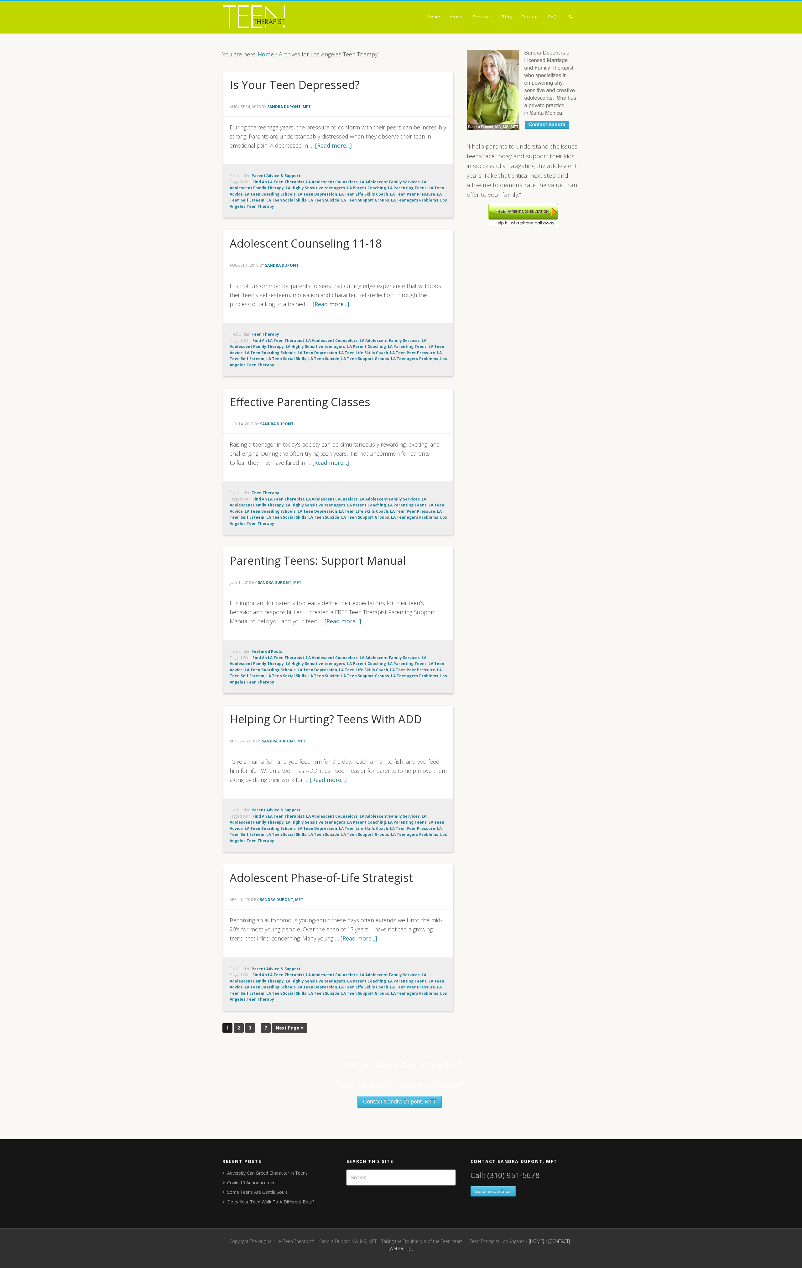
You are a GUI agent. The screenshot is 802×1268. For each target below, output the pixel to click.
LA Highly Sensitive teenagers (315, 188)
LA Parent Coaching (366, 188)
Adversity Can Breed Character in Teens (267, 1173)
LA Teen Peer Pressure (412, 194)
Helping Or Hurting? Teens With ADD (326, 719)
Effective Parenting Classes (300, 402)
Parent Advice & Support (276, 175)
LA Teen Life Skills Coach (363, 194)
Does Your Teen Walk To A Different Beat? (270, 1202)
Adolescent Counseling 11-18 (306, 243)
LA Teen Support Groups (365, 200)
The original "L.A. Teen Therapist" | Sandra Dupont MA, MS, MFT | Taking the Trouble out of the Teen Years (278, 18)
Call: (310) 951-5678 (505, 1175)
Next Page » (290, 1028)
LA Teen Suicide (323, 200)
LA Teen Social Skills (286, 200)
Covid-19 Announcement (252, 1183)
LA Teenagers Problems (414, 200)
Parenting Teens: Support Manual (318, 560)
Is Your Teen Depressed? (295, 84)
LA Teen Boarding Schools (270, 194)
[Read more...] (333, 145)
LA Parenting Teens (407, 188)
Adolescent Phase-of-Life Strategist (321, 877)
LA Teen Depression (317, 194)
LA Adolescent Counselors (332, 182)
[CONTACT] (559, 1241)
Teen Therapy (265, 334)
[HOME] (536, 1241)
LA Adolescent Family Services (390, 182)
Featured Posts (267, 651)
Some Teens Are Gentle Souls (257, 1192)
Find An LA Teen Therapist (278, 182)
